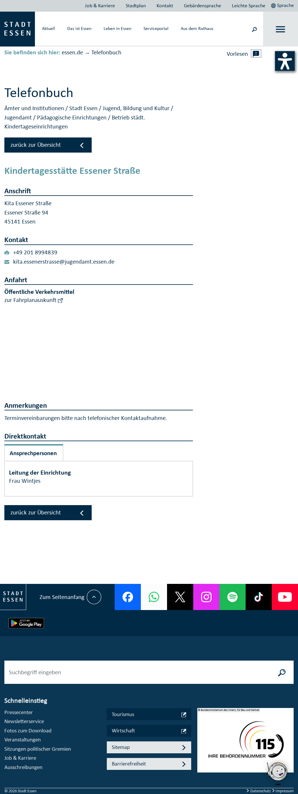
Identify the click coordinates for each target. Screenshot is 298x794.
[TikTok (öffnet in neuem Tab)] (259, 597)
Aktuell (48, 28)
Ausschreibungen (23, 767)
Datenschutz (260, 790)
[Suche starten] (282, 672)
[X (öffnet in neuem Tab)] (180, 597)
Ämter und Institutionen (34, 108)
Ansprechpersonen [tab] (33, 453)
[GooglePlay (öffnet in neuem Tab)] (26, 623)
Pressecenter (18, 712)
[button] (283, 4)
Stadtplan (136, 5)
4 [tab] (202, 763)
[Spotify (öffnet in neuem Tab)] (232, 597)
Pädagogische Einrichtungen (72, 117)
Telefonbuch (106, 52)
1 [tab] (202, 735)
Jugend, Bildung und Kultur (137, 108)
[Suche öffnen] (254, 29)
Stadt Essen (84, 108)
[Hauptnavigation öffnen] (280, 29)
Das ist (79, 28)
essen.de (72, 52)
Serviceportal (155, 28)
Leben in (117, 28)
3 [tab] (202, 754)
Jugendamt (18, 117)
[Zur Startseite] (17, 28)
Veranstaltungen (22, 739)
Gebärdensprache (202, 5)
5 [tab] (202, 773)
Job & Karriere (100, 5)
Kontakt (165, 5)
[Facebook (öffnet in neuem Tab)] (128, 597)
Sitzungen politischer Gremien (37, 748)
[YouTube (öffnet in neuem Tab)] (285, 597)
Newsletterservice (24, 721)
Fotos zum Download (28, 730)
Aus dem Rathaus (197, 28)
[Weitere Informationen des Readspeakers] (256, 53)
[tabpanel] (245, 743)
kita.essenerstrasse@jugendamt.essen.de (63, 261)
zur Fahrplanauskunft (31, 300)
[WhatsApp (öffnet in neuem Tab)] (154, 597)
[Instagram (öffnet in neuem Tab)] (206, 597)
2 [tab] (202, 745)
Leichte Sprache (248, 5)
